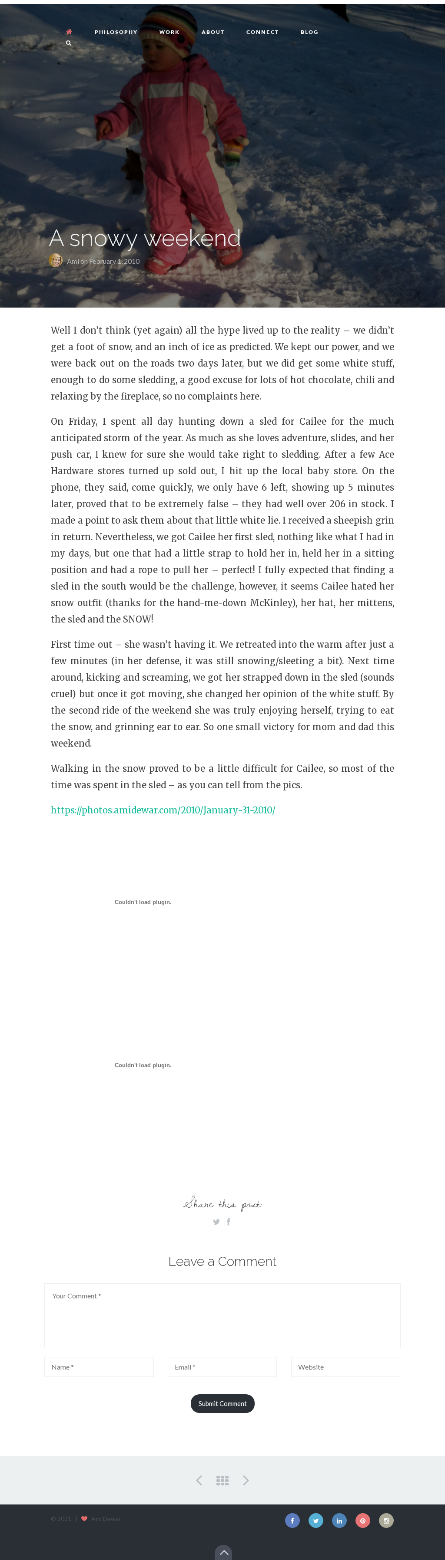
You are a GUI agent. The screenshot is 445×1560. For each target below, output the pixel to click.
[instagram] (386, 1520)
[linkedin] (339, 1520)
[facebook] (292, 1520)
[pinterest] (362, 1520)
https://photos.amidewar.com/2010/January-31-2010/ (163, 810)
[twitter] (316, 1520)
